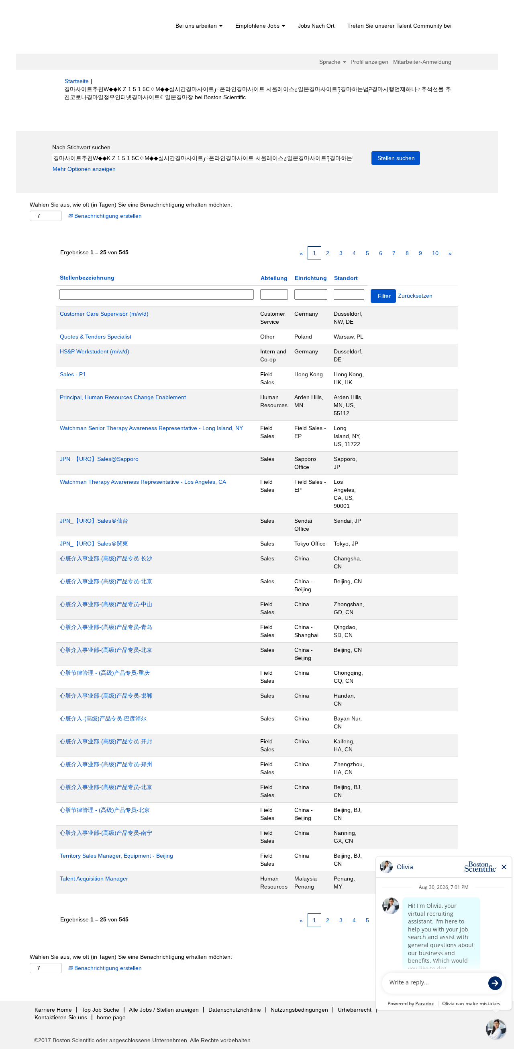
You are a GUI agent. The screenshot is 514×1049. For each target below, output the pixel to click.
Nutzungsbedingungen (299, 1009)
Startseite (77, 81)
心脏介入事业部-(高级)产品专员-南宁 (106, 833)
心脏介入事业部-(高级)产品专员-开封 (106, 741)
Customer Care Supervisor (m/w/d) (104, 313)
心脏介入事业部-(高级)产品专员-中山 (106, 604)
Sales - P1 (73, 374)
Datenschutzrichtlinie (234, 1009)
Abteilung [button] (274, 278)
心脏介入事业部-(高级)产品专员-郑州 (106, 764)
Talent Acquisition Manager (94, 878)
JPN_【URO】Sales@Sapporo (99, 459)
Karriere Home (53, 1009)
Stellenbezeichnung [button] (87, 277)
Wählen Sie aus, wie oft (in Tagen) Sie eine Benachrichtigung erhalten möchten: (131, 204)
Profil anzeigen (369, 62)
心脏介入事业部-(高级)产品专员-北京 (106, 581)
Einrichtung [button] (311, 278)
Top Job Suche (100, 1009)
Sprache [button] (330, 62)
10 (435, 253)
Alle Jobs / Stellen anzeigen (164, 1009)
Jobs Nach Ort (316, 25)
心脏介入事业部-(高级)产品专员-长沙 (106, 558)
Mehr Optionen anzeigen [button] (84, 169)
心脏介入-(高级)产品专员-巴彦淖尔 (103, 718)
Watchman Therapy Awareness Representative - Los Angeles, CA (143, 482)
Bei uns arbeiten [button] (196, 25)
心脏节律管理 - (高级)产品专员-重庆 (105, 673)
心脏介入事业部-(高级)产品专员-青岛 (106, 627)
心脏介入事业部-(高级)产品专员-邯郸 (106, 695)
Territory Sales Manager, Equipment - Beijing (116, 855)
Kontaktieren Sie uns (61, 1017)
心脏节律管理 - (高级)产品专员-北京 (105, 810)
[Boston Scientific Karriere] (110, 29)
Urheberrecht (354, 1009)
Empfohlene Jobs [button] (258, 25)
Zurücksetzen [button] (415, 295)
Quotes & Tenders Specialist (95, 336)
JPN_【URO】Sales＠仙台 (94, 520)
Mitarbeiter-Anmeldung (422, 62)
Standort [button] (346, 278)
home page (111, 1017)
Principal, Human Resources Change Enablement (123, 397)
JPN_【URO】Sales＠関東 (94, 543)
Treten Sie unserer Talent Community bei (399, 25)
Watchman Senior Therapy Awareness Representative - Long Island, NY (151, 428)
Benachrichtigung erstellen (107, 216)
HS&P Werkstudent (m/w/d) (94, 351)
